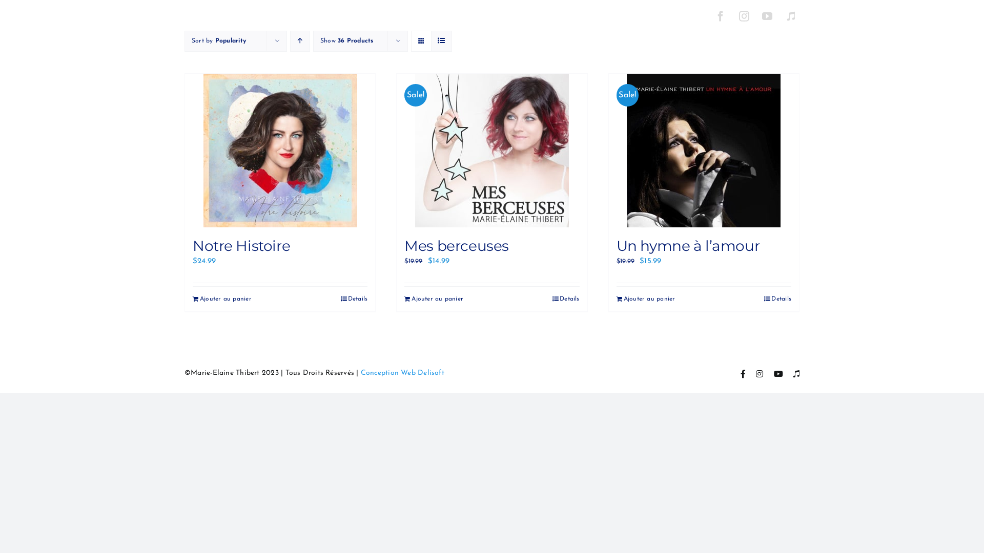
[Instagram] (744, 16)
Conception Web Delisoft (402, 373)
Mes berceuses (456, 245)
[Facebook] (720, 16)
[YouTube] (767, 16)
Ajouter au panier (226, 299)
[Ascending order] (300, 41)
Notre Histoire (241, 245)
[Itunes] (790, 16)
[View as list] (442, 41)
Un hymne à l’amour (688, 245)
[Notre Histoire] (280, 150)
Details (358, 299)
